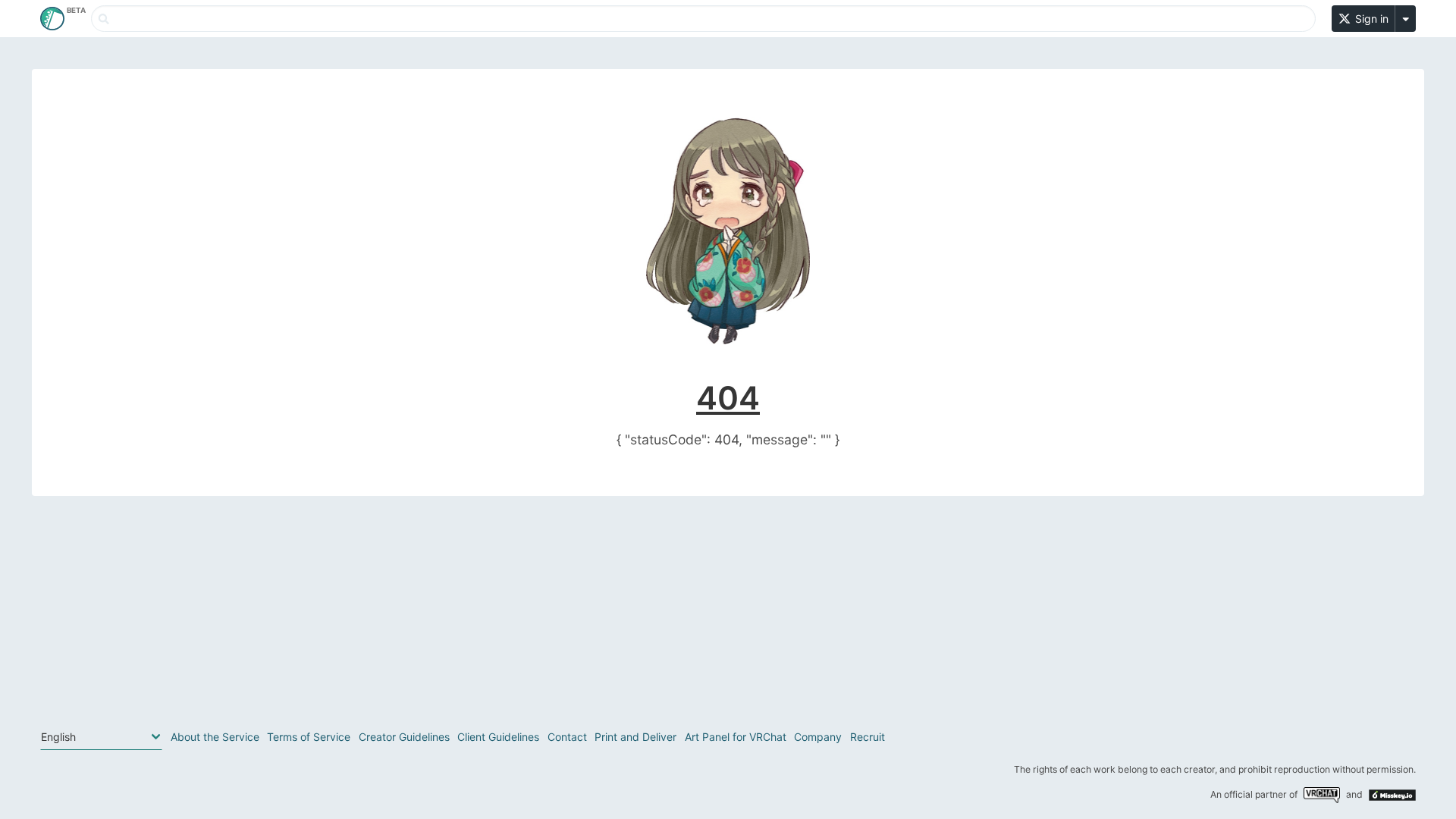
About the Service (215, 736)
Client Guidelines (498, 736)
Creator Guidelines (404, 736)
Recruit (867, 736)
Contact (567, 736)
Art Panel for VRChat (735, 736)
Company (818, 736)
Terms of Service (308, 736)
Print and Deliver (635, 736)
